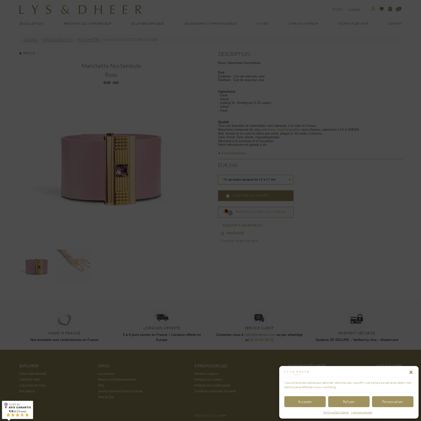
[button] (411, 372)
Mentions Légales (361, 412)
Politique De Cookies (336, 412)
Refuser (349, 401)
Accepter (305, 401)
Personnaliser (392, 401)
